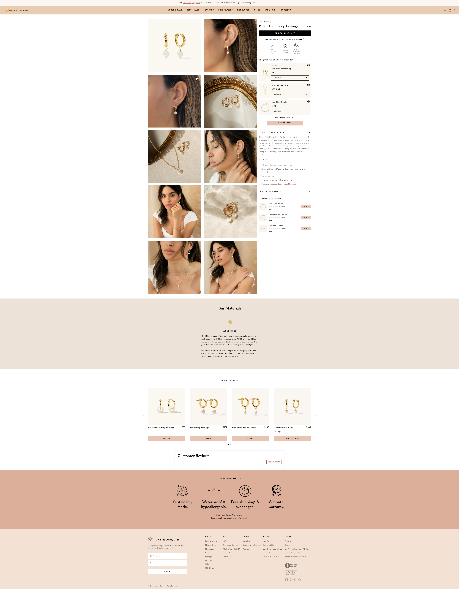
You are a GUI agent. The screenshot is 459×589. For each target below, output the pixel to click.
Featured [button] (209, 10)
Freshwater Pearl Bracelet (278, 214)
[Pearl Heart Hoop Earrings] (308, 65)
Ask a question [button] (274, 462)
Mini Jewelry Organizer (191, 3)
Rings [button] (257, 10)
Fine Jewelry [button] (225, 10)
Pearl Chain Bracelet (279, 102)
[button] (445, 10)
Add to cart (285, 33)
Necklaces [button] (243, 10)
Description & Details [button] (271, 132)
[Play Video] (196, 79)
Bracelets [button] (285, 10)
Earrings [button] (270, 10)
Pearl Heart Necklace (279, 85)
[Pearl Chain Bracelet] (308, 101)
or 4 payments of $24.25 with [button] (280, 39)
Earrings (268, 22)
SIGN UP (168, 571)
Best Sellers (194, 10)
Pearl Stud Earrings (276, 225)
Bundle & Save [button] (174, 10)
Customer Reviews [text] (193, 456)
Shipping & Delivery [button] (270, 191)
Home (261, 22)
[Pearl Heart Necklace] (308, 85)
